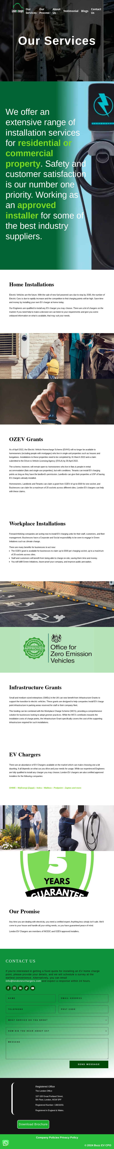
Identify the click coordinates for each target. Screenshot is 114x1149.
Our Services (31, 11)
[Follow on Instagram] (14, 988)
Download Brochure (33, 1124)
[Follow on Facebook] (8, 988)
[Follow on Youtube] (32, 988)
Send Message (89, 1064)
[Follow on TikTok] (26, 988)
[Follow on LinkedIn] (20, 988)
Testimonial (70, 11)
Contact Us (96, 11)
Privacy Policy (69, 1137)
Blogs (84, 11)
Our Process (44, 11)
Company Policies (48, 1137)
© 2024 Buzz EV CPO (98, 1145)
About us (56, 11)
